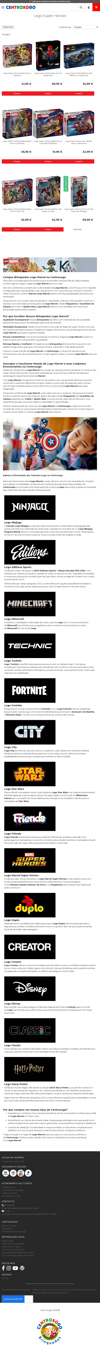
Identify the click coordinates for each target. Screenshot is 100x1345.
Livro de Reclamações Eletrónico (18, 1255)
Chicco (65, 1290)
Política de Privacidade (13, 1244)
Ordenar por (65, 27)
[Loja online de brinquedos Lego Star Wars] (29, 774)
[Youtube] (16, 1269)
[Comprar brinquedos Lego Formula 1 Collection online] (29, 552)
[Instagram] (9, 1269)
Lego (44, 1290)
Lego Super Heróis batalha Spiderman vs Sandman (17, 142)
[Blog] (23, 1269)
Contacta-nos (8, 1187)
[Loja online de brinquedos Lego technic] (29, 645)
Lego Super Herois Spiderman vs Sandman (17, 74)
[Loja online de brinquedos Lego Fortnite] (29, 690)
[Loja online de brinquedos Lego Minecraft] (29, 604)
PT (7, 1278)
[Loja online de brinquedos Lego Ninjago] (29, 507)
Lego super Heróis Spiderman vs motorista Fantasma (48, 142)
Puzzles (58, 1292)
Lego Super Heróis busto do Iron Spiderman (48, 74)
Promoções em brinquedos (16, 1290)
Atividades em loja (11, 1196)
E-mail (7, 1211)
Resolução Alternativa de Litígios (18, 1252)
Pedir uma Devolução (12, 1190)
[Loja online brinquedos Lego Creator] (29, 947)
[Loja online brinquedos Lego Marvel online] (29, 860)
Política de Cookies (11, 1246)
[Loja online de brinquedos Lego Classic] (29, 1030)
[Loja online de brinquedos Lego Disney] (29, 988)
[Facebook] (4, 1269)
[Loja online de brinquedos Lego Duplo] (29, 905)
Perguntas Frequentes (13, 1161)
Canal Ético (7, 1228)
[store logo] (21, 7)
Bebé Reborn (89, 1290)
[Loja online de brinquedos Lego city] (29, 732)
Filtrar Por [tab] (8, 27)
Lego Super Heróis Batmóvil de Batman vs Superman (78, 74)
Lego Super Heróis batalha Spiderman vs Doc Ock (17, 210)
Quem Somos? (9, 1226)
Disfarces (36, 1290)
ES (3, 1278)
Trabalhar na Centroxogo (14, 1231)
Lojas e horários (9, 1193)
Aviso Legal (7, 1241)
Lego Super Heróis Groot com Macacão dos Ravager (79, 210)
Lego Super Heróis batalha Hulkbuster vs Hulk (48, 210)
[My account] (88, 7)
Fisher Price (75, 1290)
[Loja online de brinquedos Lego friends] (29, 818)
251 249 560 (9, 1205)
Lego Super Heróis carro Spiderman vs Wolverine (78, 142)
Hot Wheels (54, 1290)
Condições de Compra (13, 1249)
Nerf (66, 1292)
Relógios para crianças (43, 1292)
